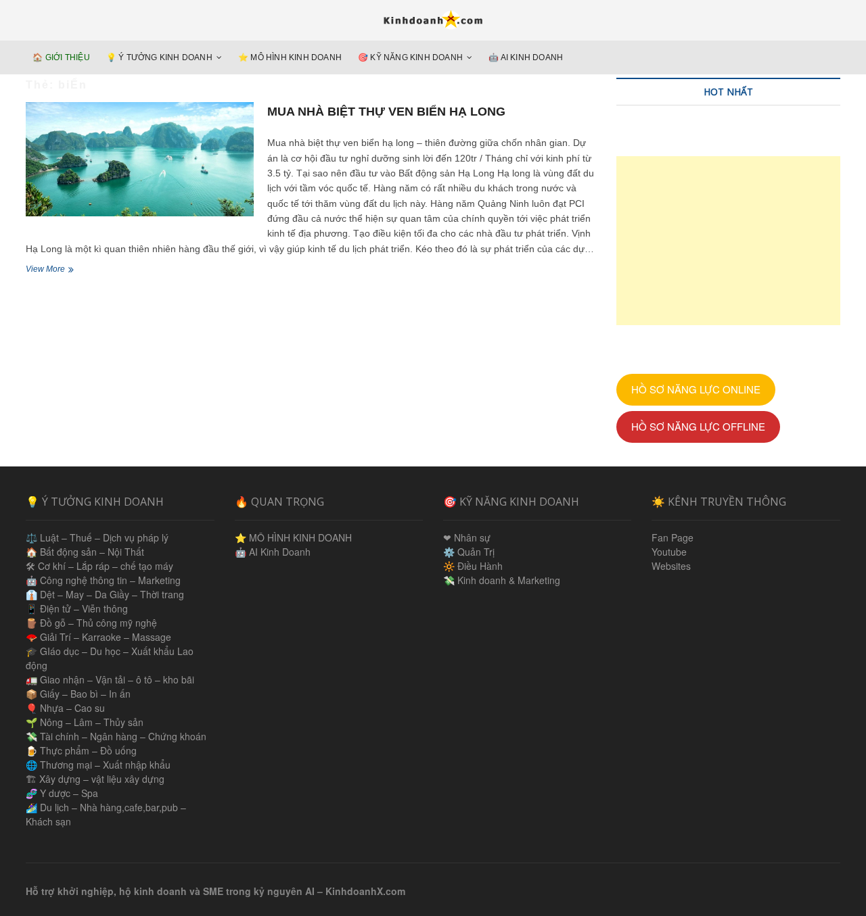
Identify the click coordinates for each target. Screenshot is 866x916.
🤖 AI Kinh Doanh (525, 57)
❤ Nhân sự (467, 537)
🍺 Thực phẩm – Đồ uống (81, 750)
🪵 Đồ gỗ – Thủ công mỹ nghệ (91, 622)
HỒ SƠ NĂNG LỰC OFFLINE (698, 426)
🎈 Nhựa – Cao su (65, 708)
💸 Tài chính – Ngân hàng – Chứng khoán (116, 736)
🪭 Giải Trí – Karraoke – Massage (98, 637)
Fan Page (672, 537)
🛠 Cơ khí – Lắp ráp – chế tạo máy (99, 566)
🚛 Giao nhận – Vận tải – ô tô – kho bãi (110, 679)
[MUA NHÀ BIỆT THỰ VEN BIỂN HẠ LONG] (140, 159)
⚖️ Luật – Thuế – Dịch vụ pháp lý (97, 537)
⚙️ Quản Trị (469, 551)
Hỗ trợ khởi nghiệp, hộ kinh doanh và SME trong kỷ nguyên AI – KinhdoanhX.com (215, 891)
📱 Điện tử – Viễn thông (77, 608)
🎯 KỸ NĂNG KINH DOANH (410, 57)
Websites (671, 566)
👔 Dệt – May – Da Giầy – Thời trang (105, 594)
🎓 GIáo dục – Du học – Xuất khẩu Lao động (109, 658)
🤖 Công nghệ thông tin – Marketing (103, 580)
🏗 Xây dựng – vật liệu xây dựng (95, 779)
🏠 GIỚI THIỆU (60, 57)
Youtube (669, 551)
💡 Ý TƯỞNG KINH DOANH (159, 57)
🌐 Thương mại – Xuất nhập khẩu (98, 764)
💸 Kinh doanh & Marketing (501, 580)
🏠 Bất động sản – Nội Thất (85, 551)
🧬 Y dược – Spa (62, 793)
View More (56, 270)
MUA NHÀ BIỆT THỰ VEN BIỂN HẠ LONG (386, 111)
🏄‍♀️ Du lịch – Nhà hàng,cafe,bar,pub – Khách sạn (106, 814)
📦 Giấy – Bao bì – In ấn (78, 693)
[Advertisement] (728, 240)
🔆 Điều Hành (473, 566)
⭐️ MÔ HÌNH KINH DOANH (290, 57)
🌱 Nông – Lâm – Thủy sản (84, 722)
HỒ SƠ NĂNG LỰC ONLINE (695, 389)
